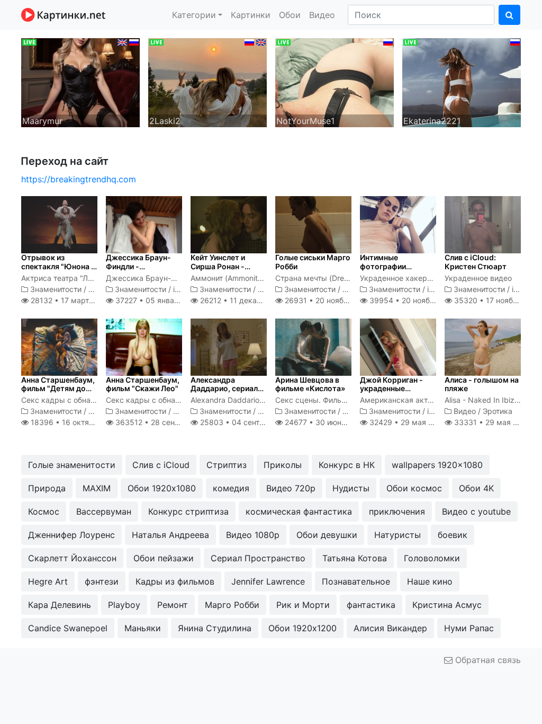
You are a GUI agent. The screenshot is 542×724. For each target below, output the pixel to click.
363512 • (164, 422)
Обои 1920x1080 (162, 488)
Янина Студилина (214, 628)
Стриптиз (226, 465)
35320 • (497, 300)
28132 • (70, 300)
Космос (43, 511)
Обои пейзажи (163, 558)
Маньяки (142, 628)
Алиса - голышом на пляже (482, 384)
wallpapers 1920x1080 (437, 465)
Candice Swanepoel (67, 628)
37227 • (157, 300)
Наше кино (430, 581)
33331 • (491, 422)
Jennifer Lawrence (268, 581)
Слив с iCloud (160, 465)
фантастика (371, 604)
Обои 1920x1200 (302, 628)
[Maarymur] (80, 81)
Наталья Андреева (170, 534)
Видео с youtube (476, 511)
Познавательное (356, 581)
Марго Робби (232, 604)
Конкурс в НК (347, 465)
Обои (290, 15)
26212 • (244, 300)
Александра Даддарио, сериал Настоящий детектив (224, 393)
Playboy (124, 604)
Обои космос (414, 488)
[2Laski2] (207, 81)
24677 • (324, 422)
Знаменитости (56, 289)
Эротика (497, 411)
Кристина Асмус (447, 604)
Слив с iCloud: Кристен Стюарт (476, 262)
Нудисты (350, 488)
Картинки (250, 15)
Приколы (283, 465)
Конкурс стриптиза (188, 511)
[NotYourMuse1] (334, 81)
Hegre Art (48, 581)
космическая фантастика (299, 511)
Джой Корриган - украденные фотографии (391, 388)
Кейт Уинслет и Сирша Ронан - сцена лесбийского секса (225, 270)
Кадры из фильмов (175, 581)
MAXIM (97, 488)
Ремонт (172, 604)
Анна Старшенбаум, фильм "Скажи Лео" (142, 384)
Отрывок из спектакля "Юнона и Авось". (58, 266)
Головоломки (432, 558)
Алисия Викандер (390, 628)
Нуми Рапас (469, 628)
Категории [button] (194, 15)
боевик (452, 534)
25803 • (247, 422)
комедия (231, 488)
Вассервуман (103, 511)
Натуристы (397, 534)
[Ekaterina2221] (461, 81)
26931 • (328, 300)
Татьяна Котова (354, 558)
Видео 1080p (252, 534)
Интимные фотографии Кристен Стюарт (391, 266)
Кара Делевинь (59, 604)
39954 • (413, 300)
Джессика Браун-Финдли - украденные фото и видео (142, 270)
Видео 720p (290, 488)
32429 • (406, 422)
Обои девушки (326, 534)
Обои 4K (476, 488)
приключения (397, 511)
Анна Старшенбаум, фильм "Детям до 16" (58, 388)
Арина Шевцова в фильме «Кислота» (310, 384)
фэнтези (102, 581)
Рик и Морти (303, 604)
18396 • (75, 422)
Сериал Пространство (258, 558)
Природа (47, 488)
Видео (322, 15)
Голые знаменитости (71, 465)
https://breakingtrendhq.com (78, 179)
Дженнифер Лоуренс (71, 534)
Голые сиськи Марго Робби (312, 262)
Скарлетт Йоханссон (72, 558)
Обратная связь (487, 660)
